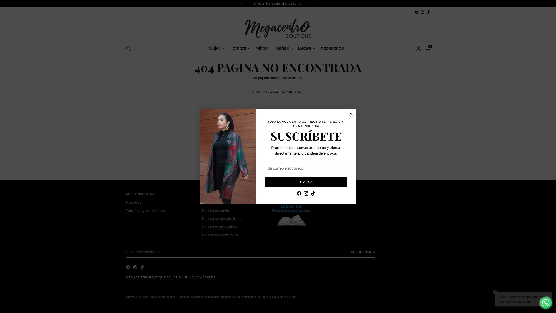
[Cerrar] (351, 114)
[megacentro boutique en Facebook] (299, 194)
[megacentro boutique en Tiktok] (313, 194)
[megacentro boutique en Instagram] (306, 194)
